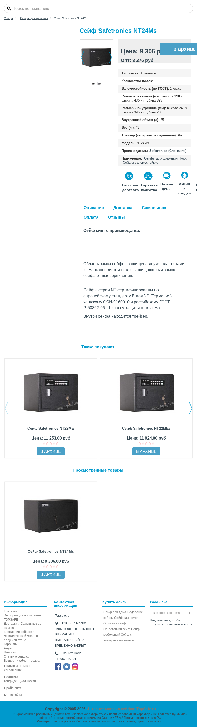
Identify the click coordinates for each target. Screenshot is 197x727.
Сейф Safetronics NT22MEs (146, 428)
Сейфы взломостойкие (140, 162)
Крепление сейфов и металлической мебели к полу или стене (22, 636)
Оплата (91, 217)
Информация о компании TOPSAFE (22, 617)
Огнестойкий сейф (116, 629)
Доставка (122, 208)
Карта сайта (13, 695)
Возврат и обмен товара (22, 660)
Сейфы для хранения (161, 158)
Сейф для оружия (127, 618)
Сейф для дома (114, 612)
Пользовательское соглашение (17, 668)
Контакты (11, 611)
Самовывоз (154, 208)
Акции (8, 648)
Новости (10, 652)
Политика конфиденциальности (20, 679)
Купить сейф (114, 602)
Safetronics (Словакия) (167, 151)
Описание (94, 208)
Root (183, 158)
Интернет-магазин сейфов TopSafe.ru (121, 708)
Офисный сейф (114, 623)
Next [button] (190, 408)
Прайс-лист (12, 688)
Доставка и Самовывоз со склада (22, 626)
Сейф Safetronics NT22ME (50, 428)
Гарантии (11, 644)
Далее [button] (110, 57)
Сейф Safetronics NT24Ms (51, 551)
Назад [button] (82, 57)
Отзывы (116, 217)
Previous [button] (6, 408)
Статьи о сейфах (16, 656)
